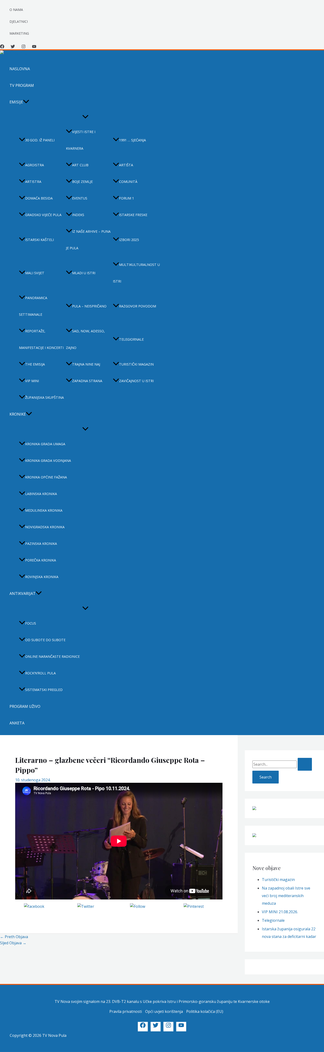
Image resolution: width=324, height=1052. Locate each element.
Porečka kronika (40, 560)
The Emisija (35, 364)
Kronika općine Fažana (46, 477)
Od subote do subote (45, 640)
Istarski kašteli (39, 239)
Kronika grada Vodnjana (48, 460)
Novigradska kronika (45, 527)
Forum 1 (126, 198)
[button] (26, 102)
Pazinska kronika (41, 543)
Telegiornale (131, 339)
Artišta (126, 165)
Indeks (78, 215)
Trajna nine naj (86, 364)
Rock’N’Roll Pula (40, 673)
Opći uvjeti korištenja (164, 1011)
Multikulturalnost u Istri (136, 272)
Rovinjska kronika (41, 577)
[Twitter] (13, 47)
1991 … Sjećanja (132, 140)
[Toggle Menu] (85, 117)
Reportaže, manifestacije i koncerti (41, 339)
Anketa (16, 723)
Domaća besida (39, 198)
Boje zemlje (82, 181)
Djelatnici (18, 21)
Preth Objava (14, 936)
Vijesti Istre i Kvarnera (80, 140)
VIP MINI (32, 381)
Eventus (79, 198)
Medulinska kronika (43, 510)
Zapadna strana (87, 381)
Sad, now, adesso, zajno (85, 339)
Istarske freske (133, 215)
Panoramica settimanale (33, 306)
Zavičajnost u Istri (136, 381)
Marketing (19, 33)
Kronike (17, 414)
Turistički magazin (136, 364)
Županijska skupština (44, 397)
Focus (30, 623)
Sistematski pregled (44, 689)
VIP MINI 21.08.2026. (280, 911)
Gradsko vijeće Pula (43, 215)
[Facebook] (2, 47)
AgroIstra (34, 165)
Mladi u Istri (83, 273)
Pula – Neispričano (89, 306)
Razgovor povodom (137, 306)
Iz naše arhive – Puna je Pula (88, 239)
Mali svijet (34, 273)
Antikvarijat (22, 593)
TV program (21, 85)
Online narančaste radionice (52, 656)
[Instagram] (23, 47)
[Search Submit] (305, 764)
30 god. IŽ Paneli (40, 140)
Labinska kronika (41, 493)
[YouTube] (34, 47)
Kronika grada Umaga (45, 444)
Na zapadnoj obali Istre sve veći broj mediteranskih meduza (286, 895)
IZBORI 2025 (129, 239)
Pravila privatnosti (125, 1011)
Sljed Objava (13, 942)
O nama (16, 9)
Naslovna (19, 68)
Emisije (16, 102)
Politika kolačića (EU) (204, 1011)
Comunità (128, 181)
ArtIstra (33, 181)
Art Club (80, 165)
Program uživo (24, 706)
